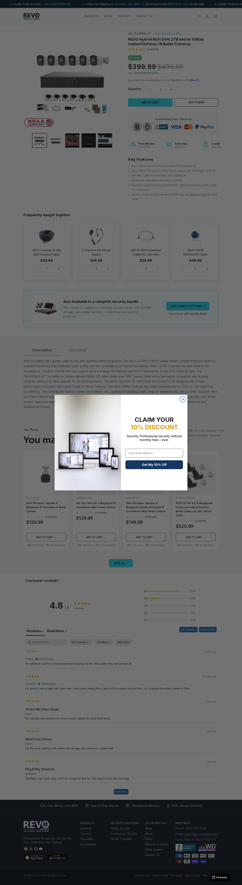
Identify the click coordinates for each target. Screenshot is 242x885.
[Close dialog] (183, 399)
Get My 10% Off (154, 465)
